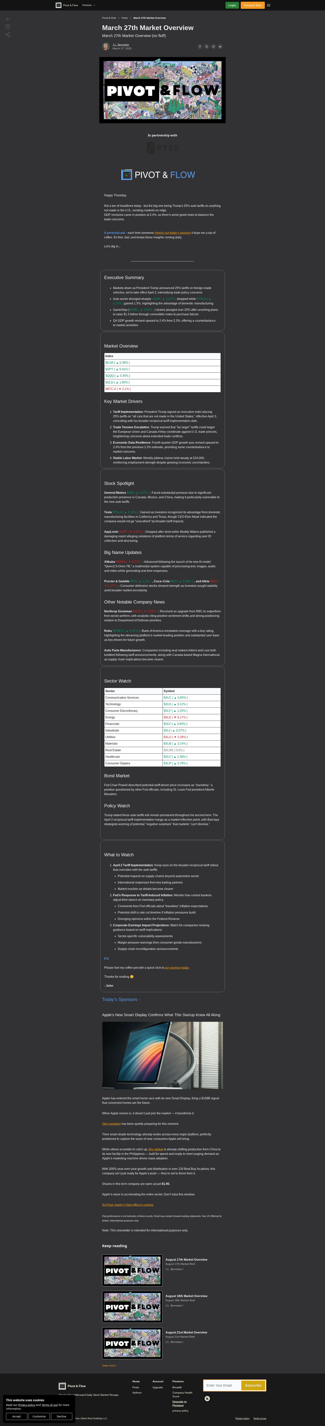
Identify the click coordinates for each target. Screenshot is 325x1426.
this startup (156, 1149)
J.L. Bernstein (121, 44)
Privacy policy (26, 1405)
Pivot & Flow (109, 18)
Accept (16, 1416)
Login (232, 5)
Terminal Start (253, 5)
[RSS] (207, 1398)
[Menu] (268, 5)
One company (111, 1123)
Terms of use (50, 1405)
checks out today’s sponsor (173, 232)
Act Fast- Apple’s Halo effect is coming (127, 1204)
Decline (61, 1416)
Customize (39, 1416)
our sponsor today (177, 967)
